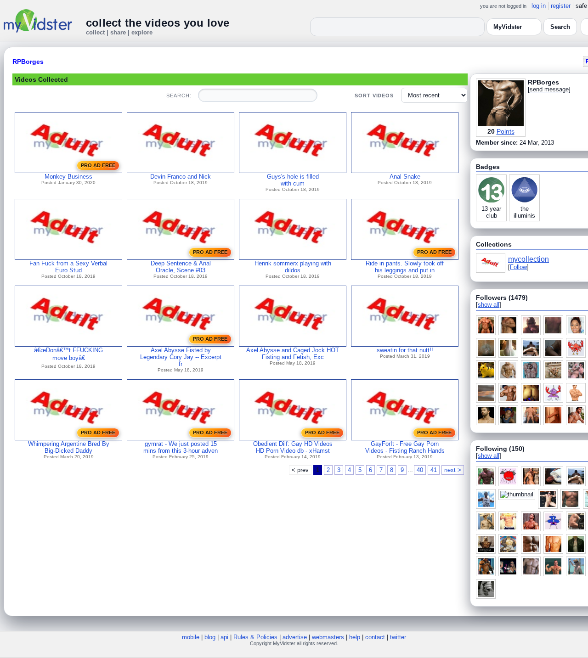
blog (209, 637)
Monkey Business (68, 176)
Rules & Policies (255, 637)
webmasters (328, 637)
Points (505, 131)
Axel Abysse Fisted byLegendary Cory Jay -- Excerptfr (180, 357)
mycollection (528, 259)
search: (178, 95)
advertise (295, 637)
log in (538, 5)
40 (420, 470)
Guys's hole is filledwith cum (293, 180)
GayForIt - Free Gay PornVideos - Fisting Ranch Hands (405, 447)
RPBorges (28, 61)
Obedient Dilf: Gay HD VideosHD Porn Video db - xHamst (293, 447)
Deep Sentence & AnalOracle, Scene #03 (181, 267)
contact (375, 637)
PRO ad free (98, 165)
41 (433, 470)
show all (488, 304)
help (354, 637)
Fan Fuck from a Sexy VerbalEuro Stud (68, 267)
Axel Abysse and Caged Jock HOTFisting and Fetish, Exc (292, 353)
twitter (398, 637)
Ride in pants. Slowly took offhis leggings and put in (405, 267)
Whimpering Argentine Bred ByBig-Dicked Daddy (68, 447)
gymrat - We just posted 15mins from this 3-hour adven (180, 447)
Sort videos (374, 95)
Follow (518, 267)
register (561, 5)
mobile (190, 637)
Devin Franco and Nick (180, 176)
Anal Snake (405, 176)
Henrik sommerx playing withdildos (292, 267)
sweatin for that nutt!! (405, 350)
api (224, 637)
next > (452, 470)
